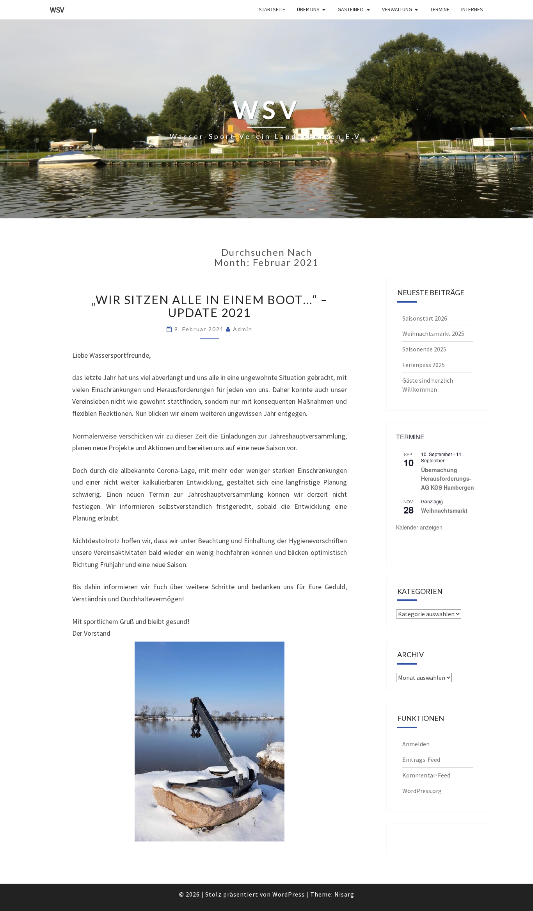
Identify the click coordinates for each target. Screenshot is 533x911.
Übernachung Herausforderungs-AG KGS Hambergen (447, 478)
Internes (472, 9)
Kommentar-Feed (426, 775)
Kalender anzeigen (419, 527)
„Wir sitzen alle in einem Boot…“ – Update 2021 (209, 305)
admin (242, 329)
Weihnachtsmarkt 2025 (433, 333)
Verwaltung (397, 9)
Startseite (272, 9)
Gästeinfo (351, 9)
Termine (439, 9)
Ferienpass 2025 (423, 365)
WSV (57, 9)
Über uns (308, 9)
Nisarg (344, 894)
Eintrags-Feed (421, 759)
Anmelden (416, 744)
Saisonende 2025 (424, 349)
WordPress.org (422, 791)
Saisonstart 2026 (424, 318)
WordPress (288, 894)
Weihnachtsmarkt (444, 510)
